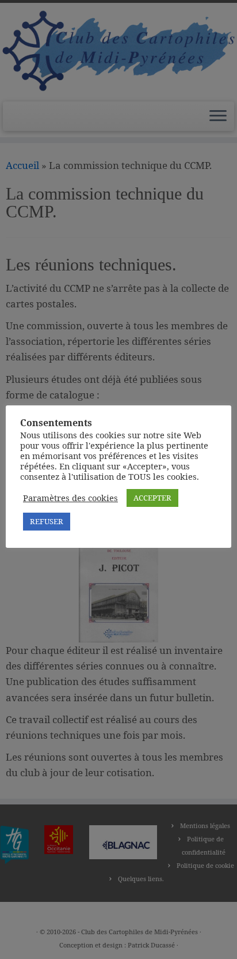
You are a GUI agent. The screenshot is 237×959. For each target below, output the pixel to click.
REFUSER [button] (46, 521)
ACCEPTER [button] (152, 497)
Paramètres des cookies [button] (70, 497)
